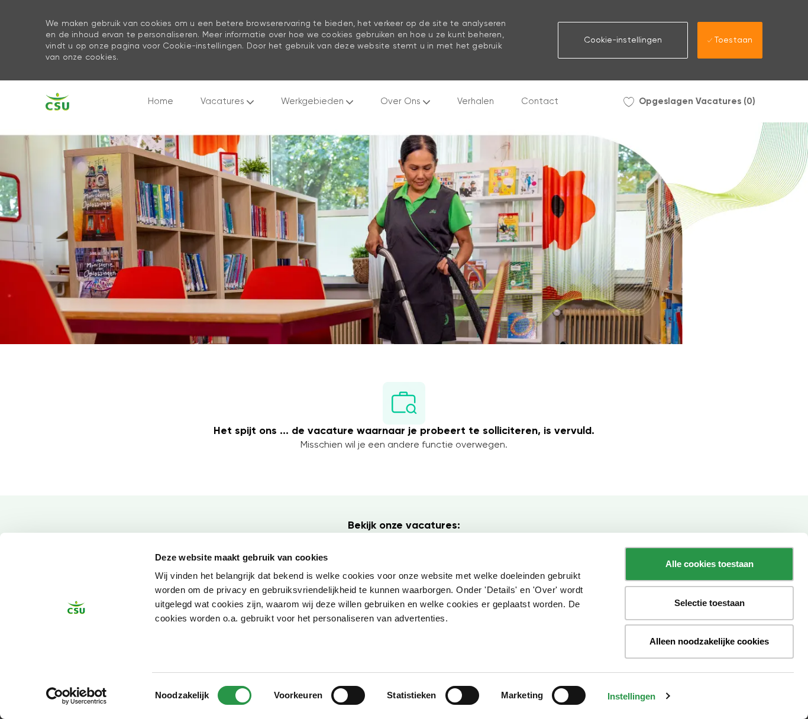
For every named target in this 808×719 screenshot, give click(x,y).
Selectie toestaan (709, 603)
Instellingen (631, 696)
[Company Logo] (57, 102)
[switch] (348, 695)
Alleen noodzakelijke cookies (709, 641)
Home (160, 101)
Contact (539, 101)
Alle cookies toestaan (709, 564)
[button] (623, 40)
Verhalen (475, 101)
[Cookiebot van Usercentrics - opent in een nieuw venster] (76, 696)
